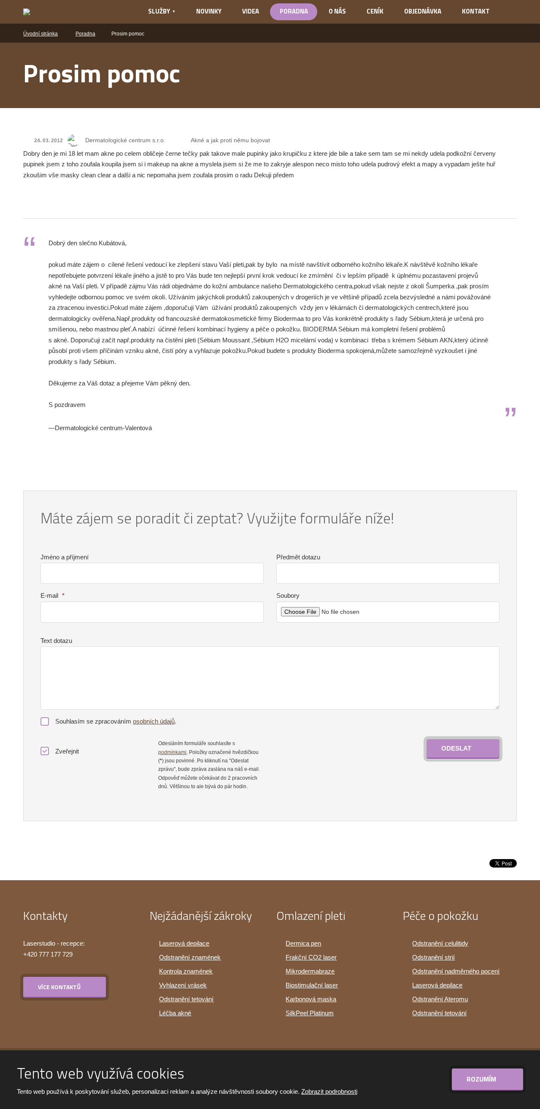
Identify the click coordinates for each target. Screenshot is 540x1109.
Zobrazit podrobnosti (329, 1091)
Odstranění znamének (190, 957)
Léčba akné (175, 1013)
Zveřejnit (67, 751)
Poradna (294, 11)
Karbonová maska (311, 999)
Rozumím (482, 1079)
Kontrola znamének (186, 971)
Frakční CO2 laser (311, 957)
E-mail (52, 595)
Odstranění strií (433, 957)
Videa (250, 11)
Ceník (375, 11)
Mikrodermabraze (310, 971)
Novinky (208, 11)
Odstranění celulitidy (440, 943)
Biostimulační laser (312, 985)
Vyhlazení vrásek (183, 985)
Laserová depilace (184, 943)
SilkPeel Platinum (310, 1013)
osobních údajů (154, 721)
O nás (337, 11)
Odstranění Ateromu (440, 999)
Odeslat (456, 748)
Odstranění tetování (186, 999)
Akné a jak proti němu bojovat (230, 140)
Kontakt (476, 11)
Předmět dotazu (298, 557)
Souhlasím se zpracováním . (115, 721)
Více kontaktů (59, 986)
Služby (159, 11)
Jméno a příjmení (64, 557)
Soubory (288, 595)
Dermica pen (303, 943)
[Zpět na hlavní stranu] (74, 11)
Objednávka (422, 11)
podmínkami (172, 752)
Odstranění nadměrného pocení (456, 971)
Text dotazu (56, 640)
